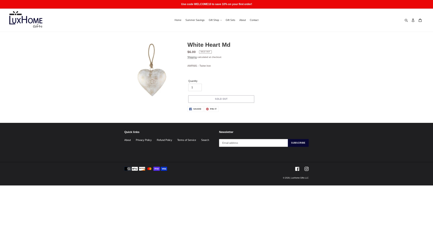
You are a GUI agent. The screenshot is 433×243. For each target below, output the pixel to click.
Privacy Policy (144, 140)
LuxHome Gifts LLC (300, 178)
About (127, 140)
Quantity (193, 80)
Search (205, 140)
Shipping (192, 57)
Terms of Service (186, 140)
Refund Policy (164, 140)
